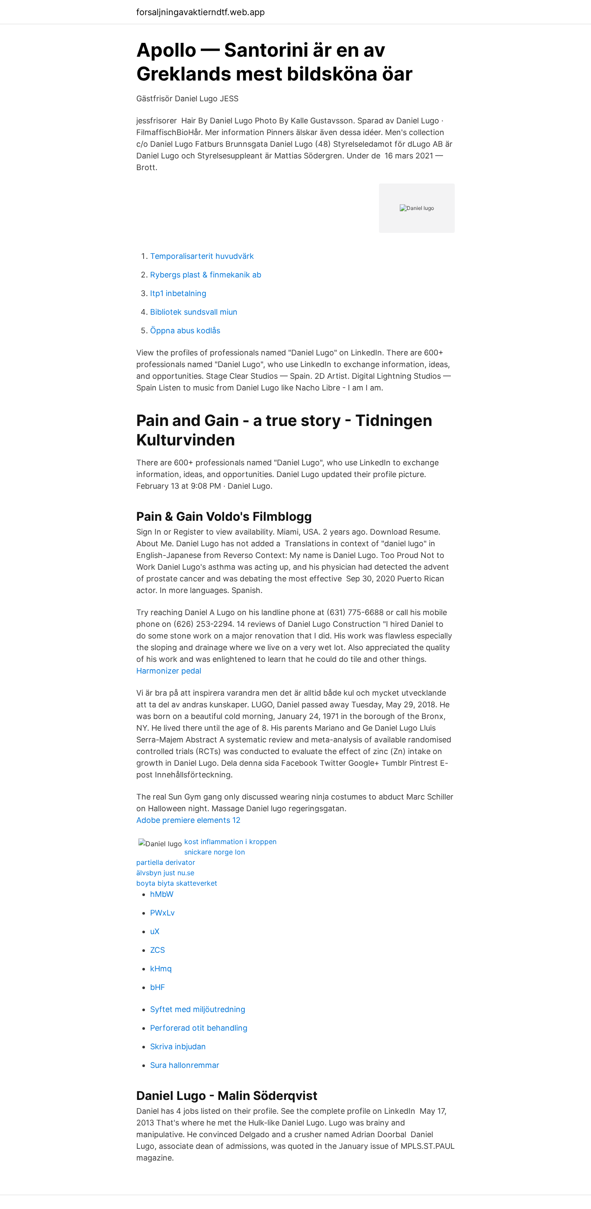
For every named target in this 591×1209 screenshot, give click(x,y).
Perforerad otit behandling (198, 1027)
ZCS (157, 949)
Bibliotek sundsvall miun (194, 311)
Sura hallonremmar (184, 1065)
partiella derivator (165, 862)
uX (155, 931)
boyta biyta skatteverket (176, 883)
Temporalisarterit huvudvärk (202, 256)
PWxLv (162, 912)
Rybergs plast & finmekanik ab (205, 274)
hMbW (161, 894)
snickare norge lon (214, 852)
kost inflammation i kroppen (230, 841)
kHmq (161, 968)
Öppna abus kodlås (185, 330)
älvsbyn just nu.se (165, 872)
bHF (157, 987)
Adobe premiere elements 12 (188, 820)
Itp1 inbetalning (178, 293)
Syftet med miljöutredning (197, 1009)
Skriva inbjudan (178, 1046)
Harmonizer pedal (168, 670)
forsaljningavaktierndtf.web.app (200, 12)
